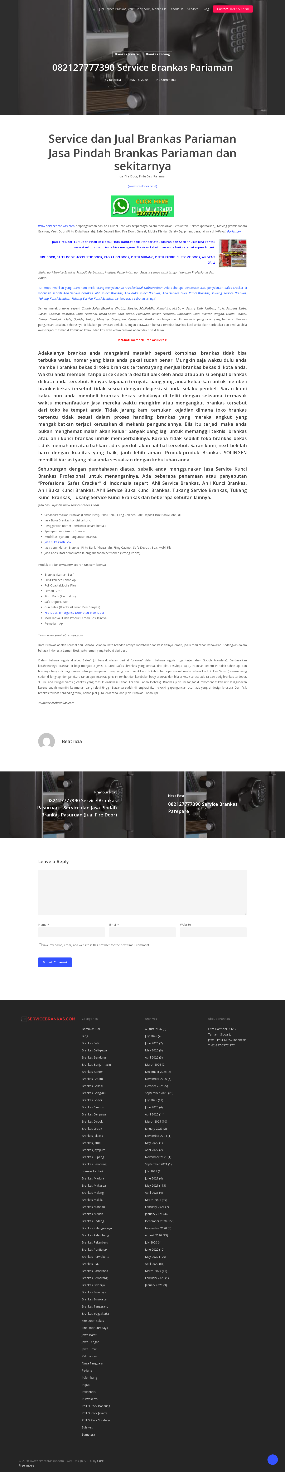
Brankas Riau (91, 1264)
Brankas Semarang (94, 1278)
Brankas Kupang (93, 1157)
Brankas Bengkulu (94, 1093)
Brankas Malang (93, 1193)
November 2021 (156, 1157)
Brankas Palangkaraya (97, 1228)
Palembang (89, 1378)
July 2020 (151, 1242)
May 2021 (151, 1185)
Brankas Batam (92, 1079)
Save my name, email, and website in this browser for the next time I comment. (96, 945)
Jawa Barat (89, 1335)
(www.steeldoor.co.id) (142, 186)
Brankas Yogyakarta (95, 1313)
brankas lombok (92, 1171)
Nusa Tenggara (92, 1363)
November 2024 (156, 1136)
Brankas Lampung (94, 1164)
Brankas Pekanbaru (95, 1242)
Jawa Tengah (90, 1342)
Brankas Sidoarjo (93, 1285)
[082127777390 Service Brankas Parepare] (213, 804)
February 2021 (154, 1207)
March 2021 (153, 1200)
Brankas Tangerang (95, 1306)
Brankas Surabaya (94, 1292)
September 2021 (156, 1164)
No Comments (166, 80)
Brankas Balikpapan (95, 1050)
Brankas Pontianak (94, 1249)
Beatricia (115, 80)
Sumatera (88, 1434)
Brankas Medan (92, 1214)
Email (114, 925)
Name (43, 925)
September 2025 (156, 1093)
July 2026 (151, 1036)
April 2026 (151, 1057)
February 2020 (154, 1278)
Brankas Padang (158, 54)
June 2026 (151, 1043)
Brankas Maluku (92, 1200)
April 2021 (151, 1193)
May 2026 (151, 1050)
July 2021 (151, 1171)
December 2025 (156, 1072)
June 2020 (151, 1249)
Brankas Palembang (95, 1235)
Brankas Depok (92, 1121)
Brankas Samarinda (95, 1271)
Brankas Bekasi (92, 1086)
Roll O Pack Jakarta (94, 1413)
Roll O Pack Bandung (96, 1406)
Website (185, 925)
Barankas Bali (91, 1029)
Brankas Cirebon (93, 1107)
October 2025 (154, 1086)
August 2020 (153, 1235)
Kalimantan (89, 1356)
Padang (87, 1370)
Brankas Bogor (92, 1100)
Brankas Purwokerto (96, 1257)
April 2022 (151, 1150)
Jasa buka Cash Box (57, 542)
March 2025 (153, 1121)
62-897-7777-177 (223, 1045)
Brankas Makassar (94, 1185)
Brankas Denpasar (94, 1114)
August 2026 (153, 1029)
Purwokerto (90, 1399)
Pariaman (234, 231)
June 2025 (151, 1107)
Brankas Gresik (92, 1129)
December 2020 (156, 1221)
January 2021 (154, 1214)
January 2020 (154, 1285)
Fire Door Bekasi (93, 1321)
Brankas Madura (93, 1178)
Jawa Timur (89, 1349)
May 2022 (151, 1143)
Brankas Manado (93, 1207)
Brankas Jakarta (127, 54)
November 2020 (156, 1228)
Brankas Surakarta (94, 1299)
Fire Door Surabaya (95, 1328)
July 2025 (151, 1100)
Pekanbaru (89, 1392)
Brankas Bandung (94, 1057)
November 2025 (156, 1079)
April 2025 (151, 1114)
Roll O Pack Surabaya (96, 1420)
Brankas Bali (90, 1043)
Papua (86, 1385)
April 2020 (151, 1264)
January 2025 (154, 1129)
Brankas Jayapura (93, 1150)
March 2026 (153, 1064)
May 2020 (151, 1257)
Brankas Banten (92, 1072)
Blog (85, 1036)
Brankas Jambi (91, 1143)
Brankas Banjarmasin (96, 1064)
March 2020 (153, 1271)
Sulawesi (87, 1427)
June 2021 (151, 1178)
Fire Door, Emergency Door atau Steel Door (74, 613)
